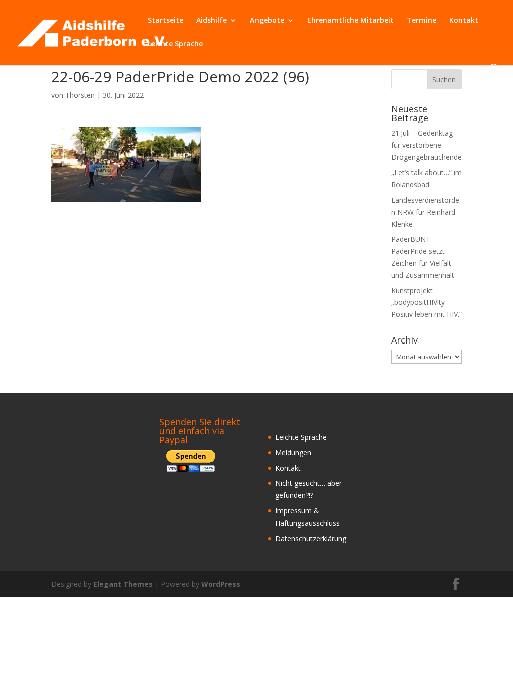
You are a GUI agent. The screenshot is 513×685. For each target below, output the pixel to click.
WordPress (220, 584)
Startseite (165, 21)
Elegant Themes (123, 584)
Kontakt (463, 21)
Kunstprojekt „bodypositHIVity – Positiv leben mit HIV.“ (426, 302)
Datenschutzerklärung (310, 538)
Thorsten (80, 95)
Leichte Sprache (175, 44)
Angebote (267, 21)
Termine (421, 21)
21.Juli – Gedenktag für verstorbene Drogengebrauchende (426, 145)
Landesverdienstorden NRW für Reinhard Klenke (425, 212)
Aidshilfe (211, 21)
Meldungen (293, 452)
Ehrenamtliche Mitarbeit (350, 21)
